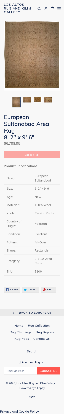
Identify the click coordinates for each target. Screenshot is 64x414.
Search (32, 351)
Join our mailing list (32, 362)
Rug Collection (39, 326)
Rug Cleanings (20, 332)
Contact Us (41, 339)
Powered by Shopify (32, 388)
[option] (16, 102)
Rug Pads (21, 339)
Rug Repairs (45, 332)
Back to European (34, 312)
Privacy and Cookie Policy (19, 411)
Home (18, 326)
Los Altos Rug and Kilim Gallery (17, 8)
